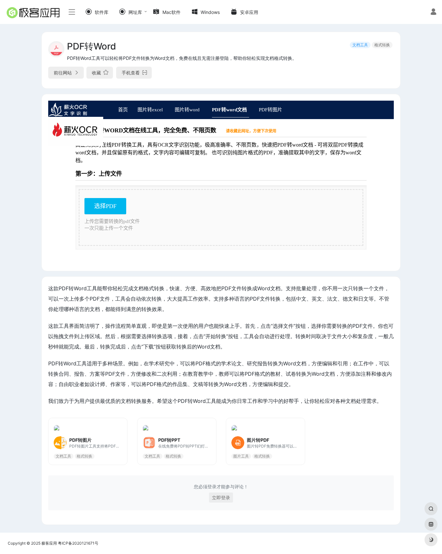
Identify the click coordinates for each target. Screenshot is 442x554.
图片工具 (241, 455)
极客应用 (49, 543)
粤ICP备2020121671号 (78, 543)
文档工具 (360, 44)
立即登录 (221, 497)
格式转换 (382, 44)
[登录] (433, 12)
